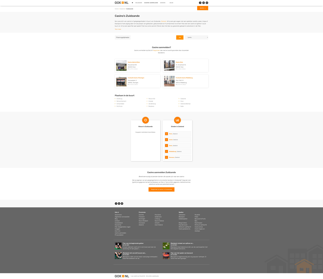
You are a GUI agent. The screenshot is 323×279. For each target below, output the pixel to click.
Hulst (171, 139)
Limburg (157, 219)
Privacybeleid (119, 235)
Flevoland (158, 215)
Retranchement (121, 101)
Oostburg (119, 98)
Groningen (142, 219)
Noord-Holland (159, 221)
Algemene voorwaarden (122, 217)
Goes (170, 145)
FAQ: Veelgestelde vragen (122, 227)
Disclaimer (118, 225)
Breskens (151, 106)
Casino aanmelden (120, 233)
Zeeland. (164, 21)
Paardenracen (183, 225)
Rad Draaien (198, 223)
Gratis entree (199, 227)
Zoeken (162, 2)
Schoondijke (120, 104)
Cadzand (183, 98)
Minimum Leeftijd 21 (185, 227)
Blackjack (182, 217)
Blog (171, 2)
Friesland (141, 217)
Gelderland (158, 217)
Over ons (117, 231)
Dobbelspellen (183, 219)
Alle (180, 37)
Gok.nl (117, 212)
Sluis (182, 101)
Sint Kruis (119, 106)
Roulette (197, 215)
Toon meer (118, 29)
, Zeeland (171, 134)
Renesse (171, 157)
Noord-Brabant (143, 221)
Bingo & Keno (183, 223)
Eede (182, 106)
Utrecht (157, 223)
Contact (117, 221)
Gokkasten (182, 215)
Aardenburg (152, 104)
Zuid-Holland (159, 225)
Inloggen (138, 2)
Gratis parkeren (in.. (185, 229)
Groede (151, 101)
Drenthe (141, 215)
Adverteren (118, 215)
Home (116, 9)
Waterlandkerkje (185, 104)
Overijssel (142, 223)
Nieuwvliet (152, 98)
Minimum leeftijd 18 (201, 225)
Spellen (202, 8)
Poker (196, 217)
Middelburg (172, 151)
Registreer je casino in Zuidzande (161, 189)
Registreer (156, 50)
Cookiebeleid (119, 223)
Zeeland (122, 9)
